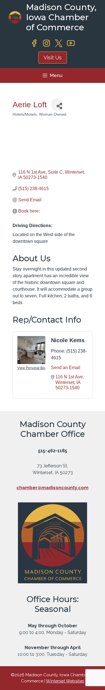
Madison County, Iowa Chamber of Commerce (61, 17)
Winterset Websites (65, 681)
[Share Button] (57, 104)
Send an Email (65, 367)
